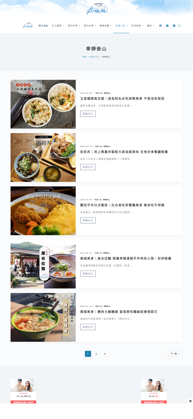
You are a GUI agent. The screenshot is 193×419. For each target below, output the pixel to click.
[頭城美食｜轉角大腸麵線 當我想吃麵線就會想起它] (43, 317)
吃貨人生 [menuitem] (120, 25)
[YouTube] (174, 26)
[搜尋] (179, 26)
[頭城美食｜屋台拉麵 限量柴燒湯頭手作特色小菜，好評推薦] (43, 264)
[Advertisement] (110, 394)
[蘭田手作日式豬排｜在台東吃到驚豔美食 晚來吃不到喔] (43, 210)
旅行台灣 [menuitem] (88, 25)
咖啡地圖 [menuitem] (104, 25)
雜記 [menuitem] (149, 25)
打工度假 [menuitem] (57, 25)
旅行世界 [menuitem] (73, 25)
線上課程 (13, 380)
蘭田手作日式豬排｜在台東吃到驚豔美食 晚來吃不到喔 (122, 205)
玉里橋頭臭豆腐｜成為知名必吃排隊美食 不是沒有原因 (122, 98)
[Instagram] (167, 26)
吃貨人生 (99, 93)
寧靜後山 (107, 93)
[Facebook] (160, 26)
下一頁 (174, 354)
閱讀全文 (88, 114)
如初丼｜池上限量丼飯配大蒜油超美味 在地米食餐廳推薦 (124, 152)
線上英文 (144, 380)
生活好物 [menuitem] (136, 25)
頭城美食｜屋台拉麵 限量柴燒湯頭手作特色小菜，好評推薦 (126, 258)
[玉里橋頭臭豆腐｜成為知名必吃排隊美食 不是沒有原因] (43, 104)
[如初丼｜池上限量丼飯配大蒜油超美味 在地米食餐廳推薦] (43, 157)
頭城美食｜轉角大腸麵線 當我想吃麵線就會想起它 (119, 312)
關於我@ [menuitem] (43, 25)
